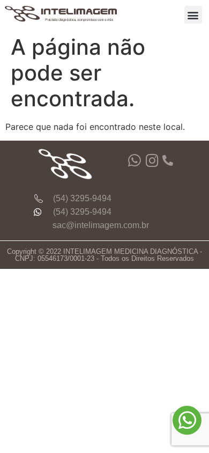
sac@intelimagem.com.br (101, 225)
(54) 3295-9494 (82, 198)
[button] (193, 15)
